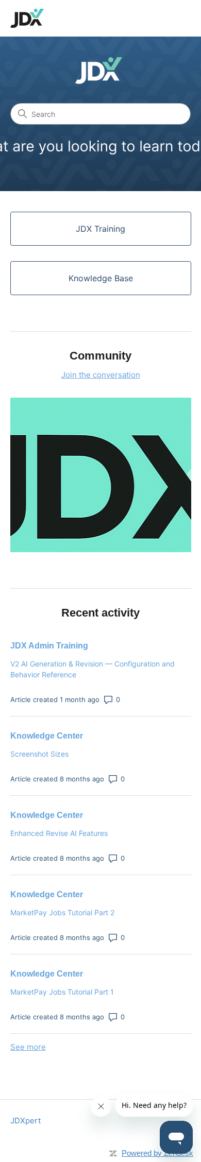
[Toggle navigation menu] (173, 18)
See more (28, 1047)
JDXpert (25, 1120)
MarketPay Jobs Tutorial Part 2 (62, 912)
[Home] (27, 18)
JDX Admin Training (49, 645)
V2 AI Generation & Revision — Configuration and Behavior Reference (92, 669)
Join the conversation (100, 375)
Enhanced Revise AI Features (59, 833)
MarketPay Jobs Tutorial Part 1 (62, 991)
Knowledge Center (46, 735)
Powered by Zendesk (157, 1153)
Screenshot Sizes (39, 753)
